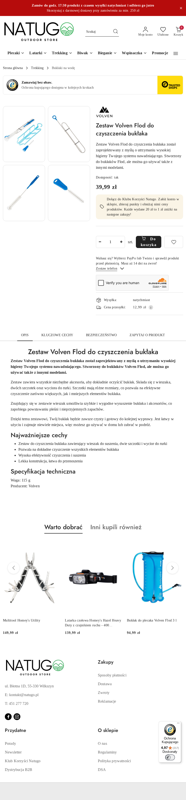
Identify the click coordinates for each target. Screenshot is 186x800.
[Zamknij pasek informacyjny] (181, 8)
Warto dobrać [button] (63, 527)
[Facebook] (8, 716)
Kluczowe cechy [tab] (57, 335)
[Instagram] (17, 716)
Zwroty (103, 693)
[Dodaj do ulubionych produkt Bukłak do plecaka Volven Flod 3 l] (135, 545)
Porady (10, 743)
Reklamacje (107, 701)
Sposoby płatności (112, 675)
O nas (102, 743)
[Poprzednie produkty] (13, 568)
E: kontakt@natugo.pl (22, 695)
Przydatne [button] (15, 730)
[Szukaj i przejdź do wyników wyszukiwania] (115, 31)
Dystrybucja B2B (18, 770)
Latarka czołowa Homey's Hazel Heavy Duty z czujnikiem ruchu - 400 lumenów (51, 623)
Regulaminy (107, 752)
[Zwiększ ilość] (121, 242)
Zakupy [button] (105, 662)
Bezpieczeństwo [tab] (101, 335)
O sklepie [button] (108, 730)
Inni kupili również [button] (116, 527)
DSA (102, 770)
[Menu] (178, 724)
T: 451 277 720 (16, 703)
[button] (175, 53)
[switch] (170, 757)
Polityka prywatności (114, 761)
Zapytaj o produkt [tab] (147, 335)
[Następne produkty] (172, 568)
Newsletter (13, 752)
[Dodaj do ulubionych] (173, 242)
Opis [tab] (25, 335)
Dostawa (105, 684)
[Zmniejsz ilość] (99, 242)
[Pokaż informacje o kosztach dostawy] (151, 307)
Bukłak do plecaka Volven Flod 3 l (109, 620)
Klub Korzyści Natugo (22, 761)
